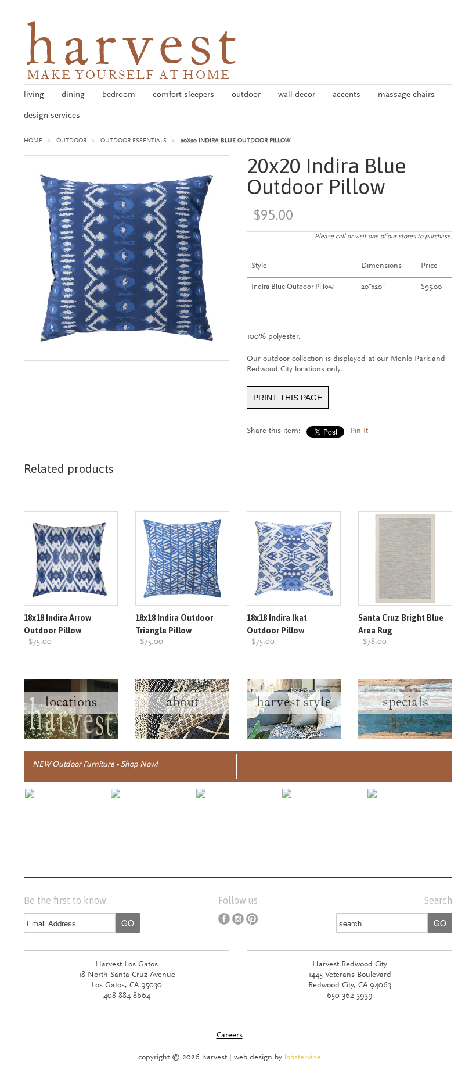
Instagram (238, 919)
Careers (230, 1036)
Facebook (224, 919)
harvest (132, 50)
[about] (182, 737)
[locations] (71, 737)
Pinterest (252, 919)
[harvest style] (294, 737)
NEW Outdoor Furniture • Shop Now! (95, 765)
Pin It (359, 431)
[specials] (405, 737)
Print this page (287, 397)
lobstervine (302, 1058)
